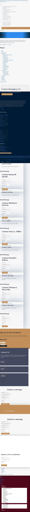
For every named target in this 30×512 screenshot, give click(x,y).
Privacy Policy (19, 159)
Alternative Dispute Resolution (9, 6)
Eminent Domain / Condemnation (10, 11)
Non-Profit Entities (6, 66)
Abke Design (8, 161)
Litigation (5, 14)
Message (3, 185)
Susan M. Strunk (6, 25)
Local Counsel (6, 15)
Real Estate (5, 19)
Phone (3, 295)
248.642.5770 (3, 149)
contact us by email (11, 42)
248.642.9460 (3, 150)
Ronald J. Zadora (6, 23)
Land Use (5, 13)
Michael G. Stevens (7, 24)
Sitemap (24, 159)
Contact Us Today (7, 94)
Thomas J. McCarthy (7, 22)
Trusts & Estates (6, 20)
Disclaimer (14, 159)
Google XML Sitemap (3, 81)
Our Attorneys (5, 21)
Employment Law (6, 12)
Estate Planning (5, 62)
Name (3, 179)
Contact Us (3, 75)
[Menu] (27, 2)
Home (3, 3)
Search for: (1, 44)
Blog (3, 26)
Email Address (4, 181)
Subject (3, 211)
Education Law (6, 10)
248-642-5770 (5, 42)
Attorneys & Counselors (3, 146)
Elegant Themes (5, 474)
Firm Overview (5, 4)
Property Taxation (5, 67)
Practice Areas (5, 5)
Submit (4, 189)
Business (5, 8)
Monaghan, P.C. (9, 159)
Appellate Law (6, 7)
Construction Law (7, 9)
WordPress (11, 474)
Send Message (5, 433)
